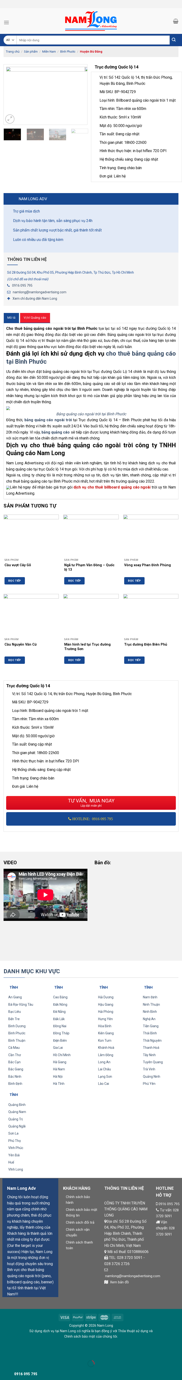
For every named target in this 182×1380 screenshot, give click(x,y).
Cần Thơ (14, 1055)
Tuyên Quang (153, 1062)
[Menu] (6, 22)
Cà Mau (14, 1048)
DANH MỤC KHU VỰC (32, 971)
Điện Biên (60, 1040)
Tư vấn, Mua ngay (91, 803)
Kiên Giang (106, 1033)
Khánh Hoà (106, 1048)
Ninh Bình (150, 1012)
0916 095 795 (22, 285)
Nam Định (150, 997)
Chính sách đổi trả (80, 1222)
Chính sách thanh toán (79, 1245)
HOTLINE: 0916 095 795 (92, 819)
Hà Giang (59, 1062)
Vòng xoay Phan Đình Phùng (147, 565)
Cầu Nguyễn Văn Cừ (21, 644)
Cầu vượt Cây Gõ (18, 565)
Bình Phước (67, 51)
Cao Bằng (60, 997)
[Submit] (174, 40)
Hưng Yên (105, 1019)
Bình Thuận (16, 1040)
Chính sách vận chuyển (78, 1232)
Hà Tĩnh (58, 1084)
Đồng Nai (59, 1026)
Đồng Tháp (61, 1033)
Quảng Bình (17, 1105)
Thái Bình (150, 1033)
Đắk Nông (60, 1004)
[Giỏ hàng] (175, 21)
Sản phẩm (31, 51)
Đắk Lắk (59, 1019)
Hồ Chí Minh (62, 1055)
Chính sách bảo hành (78, 1200)
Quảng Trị (15, 1119)
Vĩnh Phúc (15, 1148)
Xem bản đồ (119, 1282)
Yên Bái (14, 1155)
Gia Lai (58, 1048)
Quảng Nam (17, 1112)
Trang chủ (12, 51)
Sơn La (13, 1133)
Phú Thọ (14, 1141)
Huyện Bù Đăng (91, 51)
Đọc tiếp (14, 580)
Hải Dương (106, 997)
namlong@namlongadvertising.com (39, 292)
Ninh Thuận (151, 1004)
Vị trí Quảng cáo (35, 317)
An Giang (15, 997)
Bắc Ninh (14, 1076)
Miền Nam (49, 51)
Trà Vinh (149, 1069)
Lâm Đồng (105, 1055)
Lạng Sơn (105, 1076)
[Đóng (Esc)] (4, 1352)
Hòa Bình (104, 1026)
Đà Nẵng (59, 1012)
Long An (104, 1062)
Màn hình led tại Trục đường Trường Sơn (87, 646)
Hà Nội (58, 1076)
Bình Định (15, 1084)
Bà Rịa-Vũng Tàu (20, 1004)
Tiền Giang (151, 1026)
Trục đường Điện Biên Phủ (145, 644)
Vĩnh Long (15, 1169)
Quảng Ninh (151, 1076)
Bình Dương (17, 1026)
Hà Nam (59, 1069)
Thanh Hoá (151, 1048)
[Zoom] (9, 119)
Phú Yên (149, 1084)
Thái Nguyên (152, 1040)
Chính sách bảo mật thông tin (81, 1212)
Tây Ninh (149, 1055)
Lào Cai (103, 1084)
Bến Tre (14, 1019)
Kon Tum (104, 1040)
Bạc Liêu (14, 1012)
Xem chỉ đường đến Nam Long (35, 298)
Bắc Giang (15, 1069)
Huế (11, 1162)
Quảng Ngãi (17, 1126)
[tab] (11, 318)
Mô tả (11, 317)
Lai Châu (104, 1069)
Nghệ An (149, 1019)
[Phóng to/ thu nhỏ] (18, 1352)
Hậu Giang (105, 1004)
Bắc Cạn (14, 1062)
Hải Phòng (105, 1012)
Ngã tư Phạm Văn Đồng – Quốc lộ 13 (89, 567)
